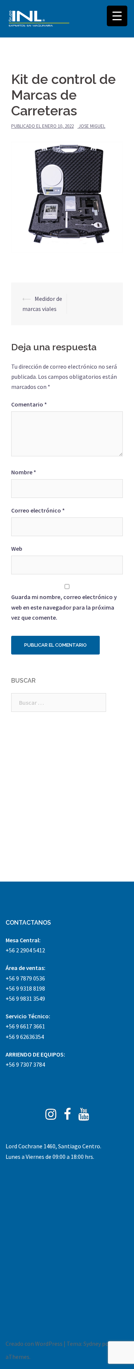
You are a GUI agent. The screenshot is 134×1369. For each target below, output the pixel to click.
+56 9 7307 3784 (25, 1064)
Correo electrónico (38, 510)
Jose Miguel (92, 126)
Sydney (92, 1343)
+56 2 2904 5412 (25, 950)
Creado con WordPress (34, 1343)
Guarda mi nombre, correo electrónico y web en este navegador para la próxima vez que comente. (64, 607)
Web (16, 548)
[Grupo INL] (39, 18)
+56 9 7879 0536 (25, 978)
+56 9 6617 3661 (25, 1026)
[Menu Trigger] (117, 16)
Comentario (29, 404)
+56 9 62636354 (25, 1036)
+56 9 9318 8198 (25, 988)
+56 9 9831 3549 (25, 998)
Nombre (23, 472)
